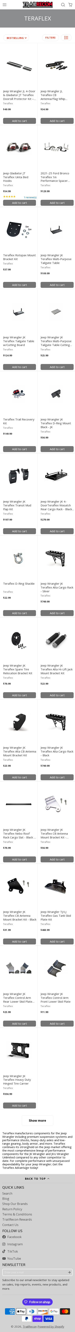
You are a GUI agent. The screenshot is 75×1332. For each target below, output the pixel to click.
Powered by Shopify (51, 1326)
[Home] (37, 4)
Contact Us (10, 1225)
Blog (5, 1199)
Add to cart (19, 121)
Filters (50, 37)
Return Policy (12, 1209)
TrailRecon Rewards (17, 1219)
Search (7, 1193)
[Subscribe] (69, 1272)
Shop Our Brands (15, 1204)
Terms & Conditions (17, 1214)
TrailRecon (30, 1326)
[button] (66, 37)
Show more (37, 1120)
